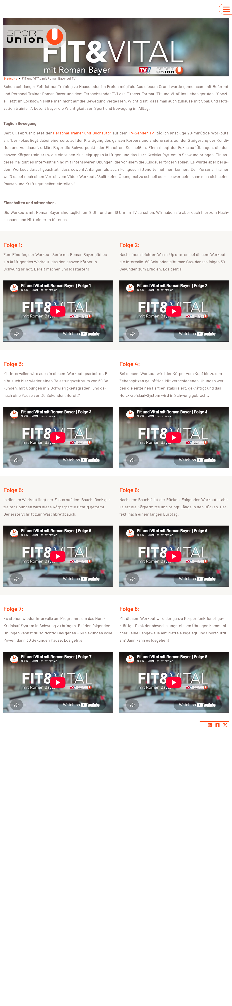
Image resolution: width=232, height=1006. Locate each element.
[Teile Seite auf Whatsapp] (209, 725)
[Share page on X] (225, 725)
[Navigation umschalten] (226, 9)
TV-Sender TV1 (142, 132)
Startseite (10, 78)
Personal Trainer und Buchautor (82, 132)
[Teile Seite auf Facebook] (217, 725)
